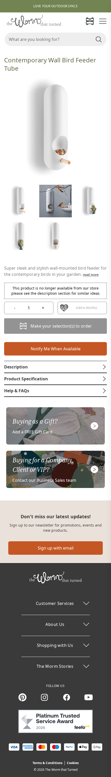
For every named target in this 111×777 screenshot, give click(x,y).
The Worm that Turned (61, 769)
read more (91, 274)
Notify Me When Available (56, 349)
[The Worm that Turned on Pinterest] (22, 697)
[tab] (55, 367)
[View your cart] (89, 21)
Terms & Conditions (47, 763)
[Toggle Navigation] (102, 21)
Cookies (73, 763)
